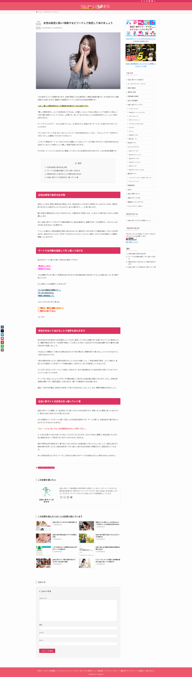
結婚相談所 (131, 185)
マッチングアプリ (133, 147)
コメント (43, 598)
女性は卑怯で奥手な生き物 (57, 167)
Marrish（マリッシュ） (135, 155)
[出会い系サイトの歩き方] (96, 7)
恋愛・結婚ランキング (132, 242)
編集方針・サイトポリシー (128, 671)
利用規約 (141, 671)
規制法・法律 (132, 92)
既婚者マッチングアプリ (136, 202)
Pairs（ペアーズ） (133, 151)
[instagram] (147, 1)
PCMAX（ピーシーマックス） (137, 112)
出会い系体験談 (133, 100)
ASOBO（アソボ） (133, 135)
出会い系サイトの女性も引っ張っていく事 (62, 177)
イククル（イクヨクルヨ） (136, 124)
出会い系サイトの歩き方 (46, 501)
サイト (41, 640)
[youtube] (149, 1)
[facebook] (141, 1)
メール (41, 632)
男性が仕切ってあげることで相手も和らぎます (64, 174)
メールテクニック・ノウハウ (46, 468)
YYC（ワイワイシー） (134, 120)
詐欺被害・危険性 (133, 96)
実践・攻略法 (132, 88)
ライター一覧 (78, 671)
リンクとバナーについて (64, 671)
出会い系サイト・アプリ (135, 105)
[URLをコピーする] (2, 349)
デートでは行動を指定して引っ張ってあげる (63, 170)
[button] (2, 327)
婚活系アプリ (132, 174)
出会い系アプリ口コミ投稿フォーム (139, 220)
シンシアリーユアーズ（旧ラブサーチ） (140, 178)
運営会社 (100, 671)
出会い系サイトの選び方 (136, 80)
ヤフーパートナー (134, 181)
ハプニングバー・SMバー (135, 206)
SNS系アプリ (132, 143)
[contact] (152, 1)
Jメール (131, 131)
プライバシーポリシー (112, 671)
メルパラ (131, 127)
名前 (40, 625)
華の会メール (133, 139)
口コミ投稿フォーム (90, 671)
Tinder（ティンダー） (135, 162)
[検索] (154, 1)
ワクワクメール (133, 116)
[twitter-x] (144, 1)
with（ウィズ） (133, 166)
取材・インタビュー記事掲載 (46, 671)
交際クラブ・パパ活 (134, 198)
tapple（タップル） (134, 158)
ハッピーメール (133, 109)
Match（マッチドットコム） (136, 170)
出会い (130, 189)
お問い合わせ (150, 671)
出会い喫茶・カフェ (134, 194)
